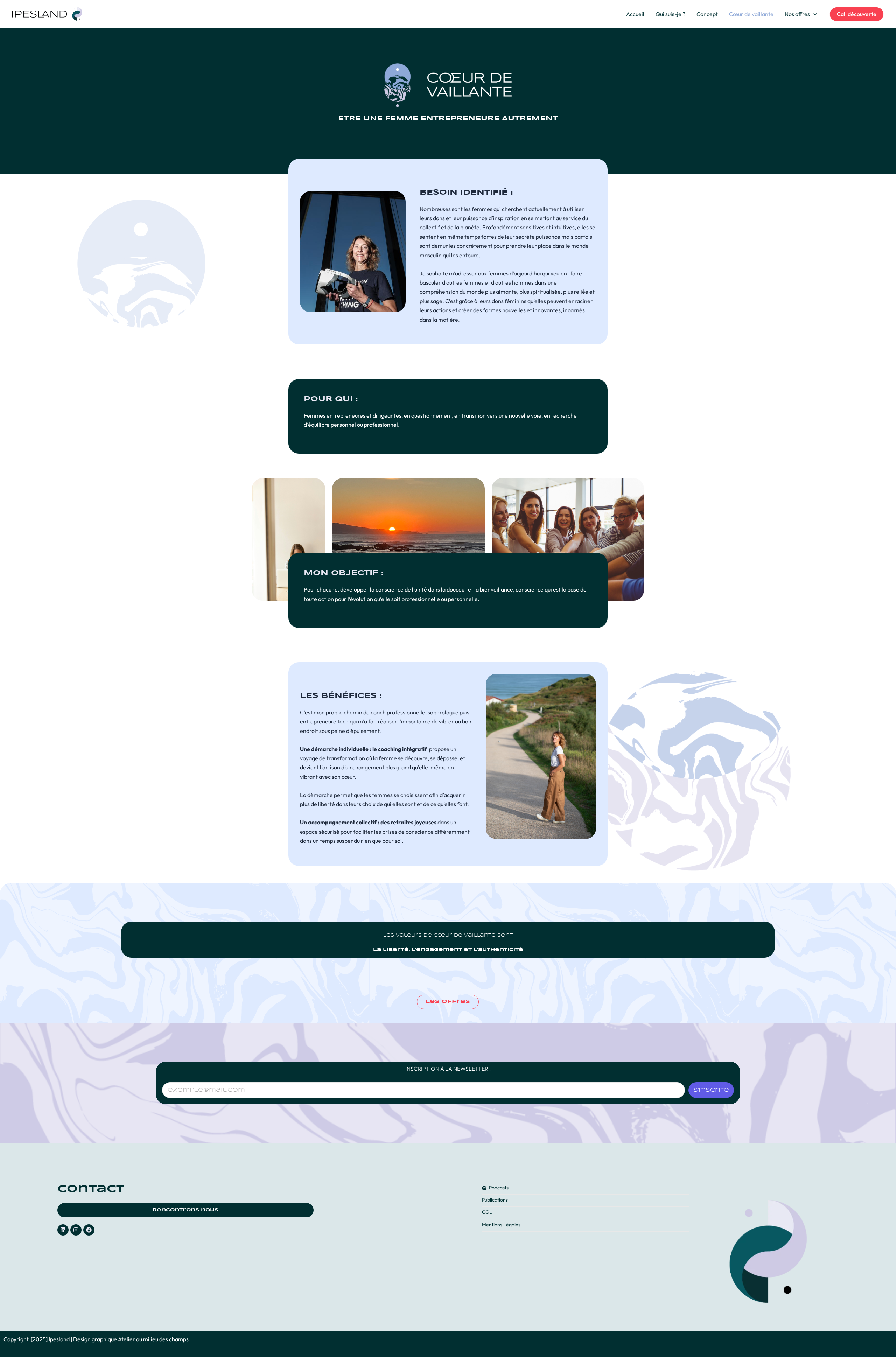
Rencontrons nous (185, 1210)
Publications (495, 1200)
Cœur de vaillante (751, 14)
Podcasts (499, 1188)
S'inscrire (711, 1090)
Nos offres (797, 14)
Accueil (635, 14)
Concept (707, 14)
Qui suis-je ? (670, 14)
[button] (813, 14)
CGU (487, 1212)
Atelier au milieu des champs (153, 1339)
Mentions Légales (501, 1225)
